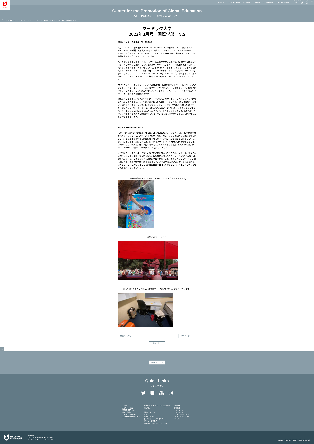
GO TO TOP (2, 349)
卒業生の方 (246, 2)
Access (301, 2)
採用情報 (177, 408)
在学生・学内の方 (234, 2)
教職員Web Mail (149, 417)
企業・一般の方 (268, 2)
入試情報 (125, 406)
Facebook (152, 392)
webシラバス (148, 414)
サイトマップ (178, 410)
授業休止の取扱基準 (150, 421)
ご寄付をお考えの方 (282, 2)
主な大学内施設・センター (131, 417)
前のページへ (125, 336)
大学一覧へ (157, 343)
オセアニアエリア (34, 20)
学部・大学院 (126, 412)
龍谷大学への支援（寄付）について (155, 423)
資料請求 (177, 406)
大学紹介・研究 (127, 408)
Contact (294, 2)
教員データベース (149, 412)
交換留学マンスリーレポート (16, 20)
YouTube (161, 392)
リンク (176, 419)
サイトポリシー (179, 412)
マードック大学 (48, 20)
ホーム (2, 20)
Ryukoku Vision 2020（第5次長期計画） (157, 406)
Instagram (170, 392)
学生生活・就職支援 (129, 414)
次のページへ (186, 336)
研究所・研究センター (129, 410)
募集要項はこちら (157, 362)
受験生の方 (222, 2)
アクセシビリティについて (183, 417)
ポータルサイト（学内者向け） (154, 419)
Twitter (143, 392)
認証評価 (147, 408)
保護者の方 (256, 2)
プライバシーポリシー (181, 414)
